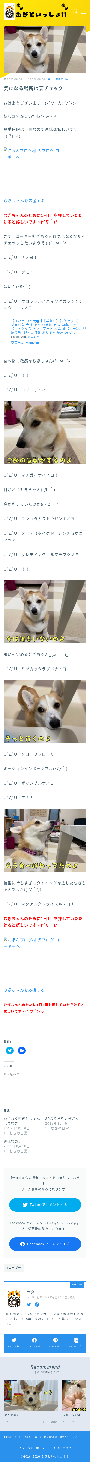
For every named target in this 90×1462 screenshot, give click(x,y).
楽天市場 (18, 343)
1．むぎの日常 (60, 79)
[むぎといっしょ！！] (37, 11)
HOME (8, 1437)
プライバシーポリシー (33, 1448)
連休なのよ (13, 1141)
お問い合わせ (62, 1448)
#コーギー (13, 1267)
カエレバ (34, 336)
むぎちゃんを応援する (24, 201)
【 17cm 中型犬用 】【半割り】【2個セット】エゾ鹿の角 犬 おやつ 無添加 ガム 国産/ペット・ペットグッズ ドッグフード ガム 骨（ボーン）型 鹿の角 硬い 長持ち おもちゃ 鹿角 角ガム (48, 326)
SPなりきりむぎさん (62, 1119)
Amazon (32, 343)
